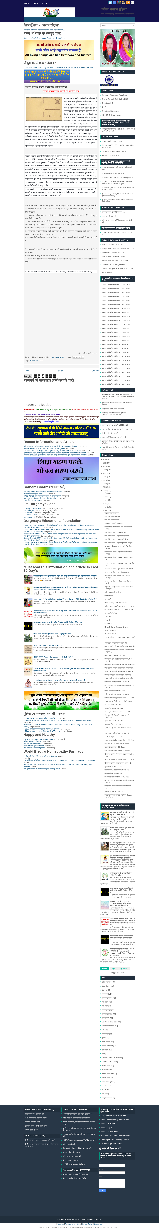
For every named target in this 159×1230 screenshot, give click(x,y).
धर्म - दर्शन (39, 361)
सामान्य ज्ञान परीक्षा (107, 1014)
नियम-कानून (105, 1034)
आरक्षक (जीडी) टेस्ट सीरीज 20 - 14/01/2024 (116, 360)
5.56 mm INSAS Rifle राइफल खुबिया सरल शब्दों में (39, 718)
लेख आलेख (105, 1002)
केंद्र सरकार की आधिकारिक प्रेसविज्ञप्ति (74, 1178)
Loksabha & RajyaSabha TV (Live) (114, 151)
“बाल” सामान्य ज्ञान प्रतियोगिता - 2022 (113, 256)
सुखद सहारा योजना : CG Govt (114, 766)
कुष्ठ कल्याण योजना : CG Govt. (114, 721)
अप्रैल (107, 507)
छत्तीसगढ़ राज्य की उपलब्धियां (113, 592)
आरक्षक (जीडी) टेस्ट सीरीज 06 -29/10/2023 (116, 304)
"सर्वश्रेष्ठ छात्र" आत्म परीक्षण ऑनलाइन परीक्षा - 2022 (118, 249)
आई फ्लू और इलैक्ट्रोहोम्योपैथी (32, 741)
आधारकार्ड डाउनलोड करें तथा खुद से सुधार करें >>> (78, 1114)
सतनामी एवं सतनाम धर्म (75, 1227)
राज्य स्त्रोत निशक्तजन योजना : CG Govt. (118, 712)
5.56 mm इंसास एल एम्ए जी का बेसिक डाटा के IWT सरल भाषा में (43, 731)
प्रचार (103, 1038)
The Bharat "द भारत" (78, 1219)
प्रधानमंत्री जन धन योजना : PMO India (117, 777)
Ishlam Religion (110, 630)
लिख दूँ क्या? (105, 1018)
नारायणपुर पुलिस (106, 998)
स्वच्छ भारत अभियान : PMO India (115, 791)
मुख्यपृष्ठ (60, 370)
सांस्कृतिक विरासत (107, 1098)
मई (106, 503)
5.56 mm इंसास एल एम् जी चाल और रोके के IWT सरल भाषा (41, 729)
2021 (105, 477)
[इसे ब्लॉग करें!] (76, 357)
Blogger (114, 973)
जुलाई (107, 497)
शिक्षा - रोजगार (106, 1042)
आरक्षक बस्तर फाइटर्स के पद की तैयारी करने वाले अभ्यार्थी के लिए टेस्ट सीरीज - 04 (57, 622)
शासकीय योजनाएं (107, 1010)
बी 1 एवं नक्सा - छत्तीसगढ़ (70, 1160)
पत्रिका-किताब (106, 1066)
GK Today (105, 107)
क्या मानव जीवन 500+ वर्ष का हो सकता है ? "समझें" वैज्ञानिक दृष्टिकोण (44, 449)
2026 (105, 459)
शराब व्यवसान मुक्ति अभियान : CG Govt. (117, 733)
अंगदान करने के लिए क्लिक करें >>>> (113, 409)
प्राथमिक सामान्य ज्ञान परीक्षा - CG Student (115, 260)
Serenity (108, 620)
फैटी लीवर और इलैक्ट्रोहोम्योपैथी (33, 743)
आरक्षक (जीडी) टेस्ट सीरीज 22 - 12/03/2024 (116, 368)
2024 (105, 466)
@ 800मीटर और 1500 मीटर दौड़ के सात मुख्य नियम (117, 177)
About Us (60, 1224)
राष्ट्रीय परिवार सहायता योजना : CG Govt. (117, 750)
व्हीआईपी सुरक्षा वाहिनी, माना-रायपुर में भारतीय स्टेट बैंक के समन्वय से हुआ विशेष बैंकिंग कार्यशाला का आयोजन (55, 453)
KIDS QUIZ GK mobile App (111, 115)
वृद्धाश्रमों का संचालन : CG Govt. (115, 747)
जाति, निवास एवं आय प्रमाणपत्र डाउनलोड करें (76, 1118)
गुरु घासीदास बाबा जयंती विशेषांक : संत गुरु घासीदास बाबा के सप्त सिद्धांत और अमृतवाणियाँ (59, 680)
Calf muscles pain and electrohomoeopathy (39, 739)
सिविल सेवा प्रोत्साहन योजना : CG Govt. (117, 694)
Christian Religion (111, 634)
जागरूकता (33, 361)
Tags (113, 969)
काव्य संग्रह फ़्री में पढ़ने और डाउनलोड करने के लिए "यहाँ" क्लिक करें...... (45, 30)
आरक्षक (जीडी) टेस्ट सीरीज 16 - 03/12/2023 (116, 344)
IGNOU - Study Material (109, 1132)
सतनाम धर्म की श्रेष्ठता (111, 613)
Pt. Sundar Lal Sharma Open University (115, 1136)
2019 (105, 484)
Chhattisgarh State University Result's (115, 1140)
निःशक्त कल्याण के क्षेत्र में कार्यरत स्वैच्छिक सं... (118, 675)
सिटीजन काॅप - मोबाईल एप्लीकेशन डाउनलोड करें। (77, 1148)
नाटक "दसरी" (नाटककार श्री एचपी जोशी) (114, 437)
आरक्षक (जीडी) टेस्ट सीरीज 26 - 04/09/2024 (116, 384)
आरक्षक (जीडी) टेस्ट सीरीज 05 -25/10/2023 (116, 300)
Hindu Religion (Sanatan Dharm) (116, 627)
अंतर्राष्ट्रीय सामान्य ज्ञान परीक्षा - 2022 (113, 245)
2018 (105, 487)
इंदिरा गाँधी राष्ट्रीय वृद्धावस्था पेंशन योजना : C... (118, 763)
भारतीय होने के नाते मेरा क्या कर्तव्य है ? (116, 643)
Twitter (35, 3)
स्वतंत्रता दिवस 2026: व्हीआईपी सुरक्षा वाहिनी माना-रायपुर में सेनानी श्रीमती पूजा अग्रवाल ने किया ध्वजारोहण (55, 455)
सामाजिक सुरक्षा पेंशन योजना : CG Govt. (117, 770)
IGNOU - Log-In (106, 1128)
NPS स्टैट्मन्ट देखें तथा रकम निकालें (35, 1118)
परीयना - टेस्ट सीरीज (108, 1074)
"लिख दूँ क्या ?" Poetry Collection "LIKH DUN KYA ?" (53, 657)
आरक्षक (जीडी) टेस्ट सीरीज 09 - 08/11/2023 (116, 316)
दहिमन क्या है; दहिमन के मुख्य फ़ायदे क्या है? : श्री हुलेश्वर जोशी (52, 634)
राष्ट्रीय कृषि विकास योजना (112, 516)
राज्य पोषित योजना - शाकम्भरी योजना (115, 532)
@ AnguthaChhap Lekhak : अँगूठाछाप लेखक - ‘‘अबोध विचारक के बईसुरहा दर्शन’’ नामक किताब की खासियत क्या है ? (59, 67)
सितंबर (107, 493)
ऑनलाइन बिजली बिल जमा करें (71, 1152)
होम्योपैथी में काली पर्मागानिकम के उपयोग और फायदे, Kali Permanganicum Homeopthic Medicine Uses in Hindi (59, 760)
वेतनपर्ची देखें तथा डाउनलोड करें (34, 1114)
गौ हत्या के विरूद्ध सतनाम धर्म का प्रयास (116, 603)
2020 (105, 480)
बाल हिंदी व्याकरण (107, 272)
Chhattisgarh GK (108, 103)
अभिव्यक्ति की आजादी (108, 1026)
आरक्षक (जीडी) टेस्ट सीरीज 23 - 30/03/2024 (116, 372)
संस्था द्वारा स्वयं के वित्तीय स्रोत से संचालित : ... (118, 743)
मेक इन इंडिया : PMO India (113, 773)
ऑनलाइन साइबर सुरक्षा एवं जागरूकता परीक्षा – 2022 (117, 268)
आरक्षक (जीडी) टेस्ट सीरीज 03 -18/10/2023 (116, 292)
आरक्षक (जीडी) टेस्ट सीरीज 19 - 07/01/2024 (116, 356)
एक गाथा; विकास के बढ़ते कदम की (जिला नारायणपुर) (117, 429)
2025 (105, 463)
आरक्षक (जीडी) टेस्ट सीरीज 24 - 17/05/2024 (116, 376)
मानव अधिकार (106, 1070)
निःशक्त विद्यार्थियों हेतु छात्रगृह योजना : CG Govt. (120, 698)
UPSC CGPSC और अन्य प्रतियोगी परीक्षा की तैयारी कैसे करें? (42, 496)
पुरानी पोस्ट (95, 370)
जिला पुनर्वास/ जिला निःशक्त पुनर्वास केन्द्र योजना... (119, 668)
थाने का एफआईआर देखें (69, 1144)
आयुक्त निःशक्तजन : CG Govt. (114, 708)
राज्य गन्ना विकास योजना (112, 520)
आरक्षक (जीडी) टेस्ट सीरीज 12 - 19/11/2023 (116, 328)
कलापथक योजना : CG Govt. (114, 724)
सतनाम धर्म (108, 599)
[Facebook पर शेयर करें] (80, 357)
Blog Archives (123, 969)
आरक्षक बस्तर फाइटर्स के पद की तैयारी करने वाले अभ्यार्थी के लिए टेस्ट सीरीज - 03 (121, 890)
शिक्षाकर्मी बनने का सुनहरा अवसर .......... (35, 494)
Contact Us (98, 1224)
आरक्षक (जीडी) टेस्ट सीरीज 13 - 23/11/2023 (116, 332)
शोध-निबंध (105, 1094)
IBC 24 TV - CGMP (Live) (111, 155)
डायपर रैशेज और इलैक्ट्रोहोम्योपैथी (34, 746)
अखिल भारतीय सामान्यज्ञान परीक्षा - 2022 (114, 253)
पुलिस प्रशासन (106, 982)
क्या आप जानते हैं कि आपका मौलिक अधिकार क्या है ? (120, 646)
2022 (105, 473)
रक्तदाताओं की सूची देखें (109, 216)
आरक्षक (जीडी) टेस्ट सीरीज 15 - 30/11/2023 (116, 340)
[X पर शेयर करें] (78, 357)
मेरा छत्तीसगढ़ (105, 986)
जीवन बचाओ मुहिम (107, 1082)
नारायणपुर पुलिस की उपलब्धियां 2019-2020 (115, 425)
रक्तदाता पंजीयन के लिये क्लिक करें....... (113, 212)
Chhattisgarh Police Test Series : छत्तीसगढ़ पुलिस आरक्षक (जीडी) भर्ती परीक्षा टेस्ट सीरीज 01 (120, 903)
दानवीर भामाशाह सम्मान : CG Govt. (115, 655)
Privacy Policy (87, 1224)
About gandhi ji (29, 517)
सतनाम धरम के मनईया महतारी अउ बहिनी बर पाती (119, 610)
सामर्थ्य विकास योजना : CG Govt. (115, 691)
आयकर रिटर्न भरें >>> (31, 1130)
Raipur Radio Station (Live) (112, 141)
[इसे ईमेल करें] (74, 357)
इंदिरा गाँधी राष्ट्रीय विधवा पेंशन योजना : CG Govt (119, 759)
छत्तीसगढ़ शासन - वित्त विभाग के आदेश (36, 1126)
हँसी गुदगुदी (105, 1050)
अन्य (103, 1030)
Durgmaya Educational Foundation (114, 95)
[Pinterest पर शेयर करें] (82, 357)
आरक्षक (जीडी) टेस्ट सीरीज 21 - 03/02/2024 (116, 364)
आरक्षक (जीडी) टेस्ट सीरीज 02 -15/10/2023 (116, 288)
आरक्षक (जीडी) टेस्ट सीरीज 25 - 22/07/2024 (116, 380)
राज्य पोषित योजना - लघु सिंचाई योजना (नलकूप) (119, 543)
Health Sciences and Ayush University (115, 1120)
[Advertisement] (61, 300)
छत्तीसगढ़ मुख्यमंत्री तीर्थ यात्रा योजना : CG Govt (119, 740)
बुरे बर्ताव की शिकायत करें (110, 1148)
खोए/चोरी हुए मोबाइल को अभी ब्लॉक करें (74, 1164)
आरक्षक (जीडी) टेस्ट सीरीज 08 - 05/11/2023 (116, 312)
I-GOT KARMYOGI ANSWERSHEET (48, 645)
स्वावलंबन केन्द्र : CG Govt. (113, 705)
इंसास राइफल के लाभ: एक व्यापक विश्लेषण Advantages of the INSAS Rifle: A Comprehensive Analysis (57, 720)
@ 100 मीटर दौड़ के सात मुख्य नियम (113, 173)
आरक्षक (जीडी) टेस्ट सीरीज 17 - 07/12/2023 (116, 348)
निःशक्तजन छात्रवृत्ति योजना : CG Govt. (117, 682)
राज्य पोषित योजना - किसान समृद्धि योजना (117, 539)
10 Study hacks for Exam (33, 508)
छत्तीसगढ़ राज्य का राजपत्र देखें (72, 1156)
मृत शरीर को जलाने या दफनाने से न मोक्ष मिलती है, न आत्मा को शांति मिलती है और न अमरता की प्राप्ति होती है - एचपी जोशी (118, 397)
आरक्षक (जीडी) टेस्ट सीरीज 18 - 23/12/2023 (116, 352)
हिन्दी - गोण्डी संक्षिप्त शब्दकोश (110, 433)
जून (106, 500)
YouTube (44, 3)
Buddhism (108, 623)
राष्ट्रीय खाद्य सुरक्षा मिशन (112, 513)
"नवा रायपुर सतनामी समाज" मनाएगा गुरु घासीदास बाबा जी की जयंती (43, 492)
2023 (105, 470)
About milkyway (29, 511)
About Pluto (28, 513)
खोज (103, 1054)
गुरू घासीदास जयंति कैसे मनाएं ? (33, 500)
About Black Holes (30, 515)
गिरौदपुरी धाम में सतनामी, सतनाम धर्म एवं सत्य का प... (120, 606)
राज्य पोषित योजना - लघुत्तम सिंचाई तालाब (117, 536)
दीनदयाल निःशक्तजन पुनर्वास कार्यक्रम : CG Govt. (120, 664)
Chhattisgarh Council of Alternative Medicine (106, 1227)
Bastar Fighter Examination (112, 1058)
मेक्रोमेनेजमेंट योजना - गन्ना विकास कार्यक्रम (117, 572)
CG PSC (105, 1086)
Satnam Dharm (50, 1227)
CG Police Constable (109, 1022)
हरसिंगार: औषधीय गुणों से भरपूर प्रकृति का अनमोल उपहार (40, 756)
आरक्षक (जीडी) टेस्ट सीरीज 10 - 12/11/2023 (116, 320)
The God (108, 617)
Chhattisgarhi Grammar (110, 111)
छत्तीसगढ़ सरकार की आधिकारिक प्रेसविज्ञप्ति (75, 1174)
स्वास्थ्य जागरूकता (107, 1046)
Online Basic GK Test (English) (113, 265)
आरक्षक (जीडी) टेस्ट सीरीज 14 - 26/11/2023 (116, 336)
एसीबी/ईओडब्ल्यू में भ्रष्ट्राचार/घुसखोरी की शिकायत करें (78, 1140)
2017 (105, 491)
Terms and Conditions (73, 1224)
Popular (104, 969)
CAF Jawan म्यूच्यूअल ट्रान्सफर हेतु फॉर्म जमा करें (40, 1140)
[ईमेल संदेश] (69, 357)
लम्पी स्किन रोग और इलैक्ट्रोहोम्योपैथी (34, 748)
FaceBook (26, 3)
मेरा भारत (104, 990)
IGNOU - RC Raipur (108, 1124)
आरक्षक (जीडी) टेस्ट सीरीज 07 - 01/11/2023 (116, 308)
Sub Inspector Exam (109, 1062)
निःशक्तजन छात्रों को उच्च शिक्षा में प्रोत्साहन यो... (119, 701)
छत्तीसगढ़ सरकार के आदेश (32, 1122)
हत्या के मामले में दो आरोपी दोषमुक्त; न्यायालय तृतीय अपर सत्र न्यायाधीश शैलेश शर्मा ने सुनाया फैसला (52, 451)
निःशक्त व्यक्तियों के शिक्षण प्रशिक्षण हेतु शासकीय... (119, 678)
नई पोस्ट (26, 370)
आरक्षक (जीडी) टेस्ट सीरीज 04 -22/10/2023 (116, 296)
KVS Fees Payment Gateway (111, 1144)
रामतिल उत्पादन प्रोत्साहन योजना (114, 523)
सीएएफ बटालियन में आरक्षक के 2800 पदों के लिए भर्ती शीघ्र (41, 498)
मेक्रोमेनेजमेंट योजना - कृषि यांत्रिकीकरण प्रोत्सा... (119, 569)
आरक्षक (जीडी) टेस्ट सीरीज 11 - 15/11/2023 (116, 324)
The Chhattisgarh (86, 1227)
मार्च (106, 510)
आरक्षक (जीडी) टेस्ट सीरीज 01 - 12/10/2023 (116, 284)
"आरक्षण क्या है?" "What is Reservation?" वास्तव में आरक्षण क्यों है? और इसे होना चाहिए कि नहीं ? (65, 599)
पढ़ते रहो (104, 1090)
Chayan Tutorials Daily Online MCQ (115, 99)
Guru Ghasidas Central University (113, 1116)
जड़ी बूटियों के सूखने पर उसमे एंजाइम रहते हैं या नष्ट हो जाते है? (42, 769)
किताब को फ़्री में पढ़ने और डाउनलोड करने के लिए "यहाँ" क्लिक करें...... (44, 38)
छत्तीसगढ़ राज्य (109, 596)
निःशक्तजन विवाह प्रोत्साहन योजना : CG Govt (119, 671)
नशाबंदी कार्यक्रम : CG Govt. (114, 737)
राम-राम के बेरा (106, 1078)
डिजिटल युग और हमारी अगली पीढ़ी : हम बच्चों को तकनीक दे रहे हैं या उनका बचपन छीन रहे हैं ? (51, 446)
